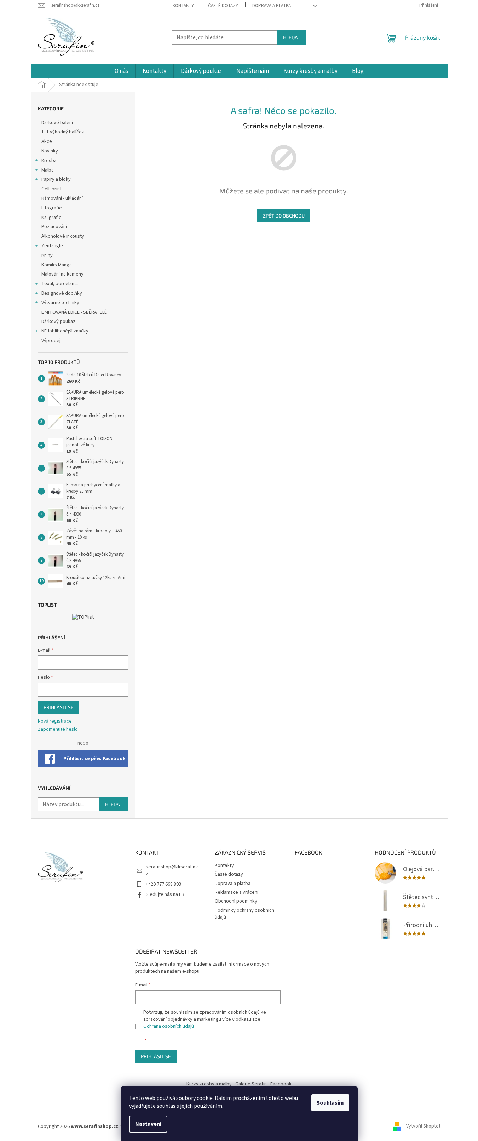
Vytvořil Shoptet (423, 1126)
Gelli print (51, 188)
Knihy (47, 255)
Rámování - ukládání (62, 198)
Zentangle (52, 245)
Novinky (49, 151)
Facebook (281, 1084)
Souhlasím (330, 1103)
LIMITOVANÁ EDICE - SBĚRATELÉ (74, 312)
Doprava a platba (271, 5)
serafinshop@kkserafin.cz (172, 870)
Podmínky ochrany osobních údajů (244, 914)
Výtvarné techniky (60, 302)
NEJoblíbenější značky (64, 331)
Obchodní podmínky (236, 901)
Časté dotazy (223, 5)
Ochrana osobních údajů (169, 1026)
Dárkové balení (57, 122)
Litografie (51, 208)
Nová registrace (55, 721)
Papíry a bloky (56, 179)
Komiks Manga (56, 264)
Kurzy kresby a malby (209, 1084)
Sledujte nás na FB (165, 894)
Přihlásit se (59, 707)
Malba (47, 170)
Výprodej (51, 340)
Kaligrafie (51, 217)
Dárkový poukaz (58, 321)
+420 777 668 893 (163, 884)
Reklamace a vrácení (236, 892)
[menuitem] (121, 71)
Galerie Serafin (251, 1084)
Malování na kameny (62, 274)
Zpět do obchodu (284, 216)
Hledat (291, 37)
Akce (47, 141)
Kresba (49, 160)
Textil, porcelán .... (60, 283)
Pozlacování (54, 226)
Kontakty (183, 5)
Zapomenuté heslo (58, 729)
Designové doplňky (61, 293)
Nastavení (148, 1124)
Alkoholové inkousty (62, 236)
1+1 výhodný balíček (62, 131)
